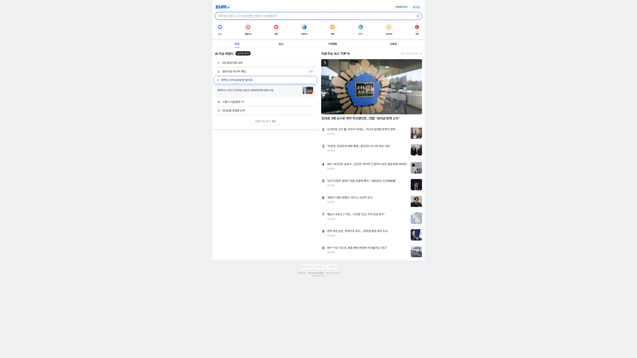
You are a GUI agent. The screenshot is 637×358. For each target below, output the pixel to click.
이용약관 (301, 273)
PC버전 (318, 267)
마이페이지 (306, 267)
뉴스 (281, 44)
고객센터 (331, 267)
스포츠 (393, 44)
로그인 (416, 7)
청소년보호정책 (333, 273)
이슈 (237, 44)
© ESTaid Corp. (318, 276)
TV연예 (332, 44)
